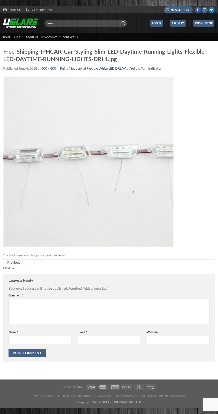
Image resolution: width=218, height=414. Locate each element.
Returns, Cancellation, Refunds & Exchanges (112, 395)
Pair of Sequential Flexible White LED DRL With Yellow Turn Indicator (111, 68)
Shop (16, 37)
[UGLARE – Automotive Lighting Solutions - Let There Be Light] (20, 23)
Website (152, 332)
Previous (11, 262)
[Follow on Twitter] (211, 10)
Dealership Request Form (167, 395)
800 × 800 (48, 68)
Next (8, 268)
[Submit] (123, 23)
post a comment (56, 255)
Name (13, 332)
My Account (49, 37)
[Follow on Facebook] (198, 10)
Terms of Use (65, 395)
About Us (32, 37)
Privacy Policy (43, 395)
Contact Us (70, 37)
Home (6, 37)
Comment (16, 295)
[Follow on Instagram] (205, 10)
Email (82, 332)
